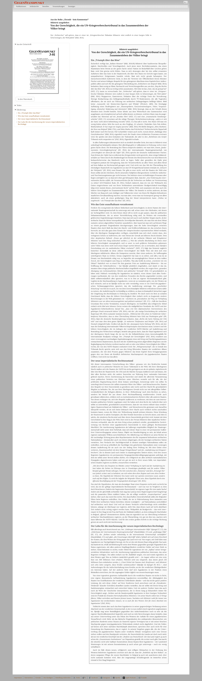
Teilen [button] (19, 105)
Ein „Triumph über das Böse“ (29, 113)
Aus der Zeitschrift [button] (24, 44)
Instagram (106, 678)
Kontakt (38, 678)
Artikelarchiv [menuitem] (34, 6)
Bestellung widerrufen (63, 678)
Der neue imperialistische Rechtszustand (34, 119)
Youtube (144, 678)
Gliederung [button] (21, 110)
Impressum (18, 678)
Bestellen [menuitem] (45, 6)
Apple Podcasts (131, 678)
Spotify (117, 678)
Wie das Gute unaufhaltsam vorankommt (34, 116)
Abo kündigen (48, 678)
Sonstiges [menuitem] (71, 6)
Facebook (94, 678)
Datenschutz (28, 678)
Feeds (78, 678)
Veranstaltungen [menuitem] (59, 6)
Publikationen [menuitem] (21, 6)
